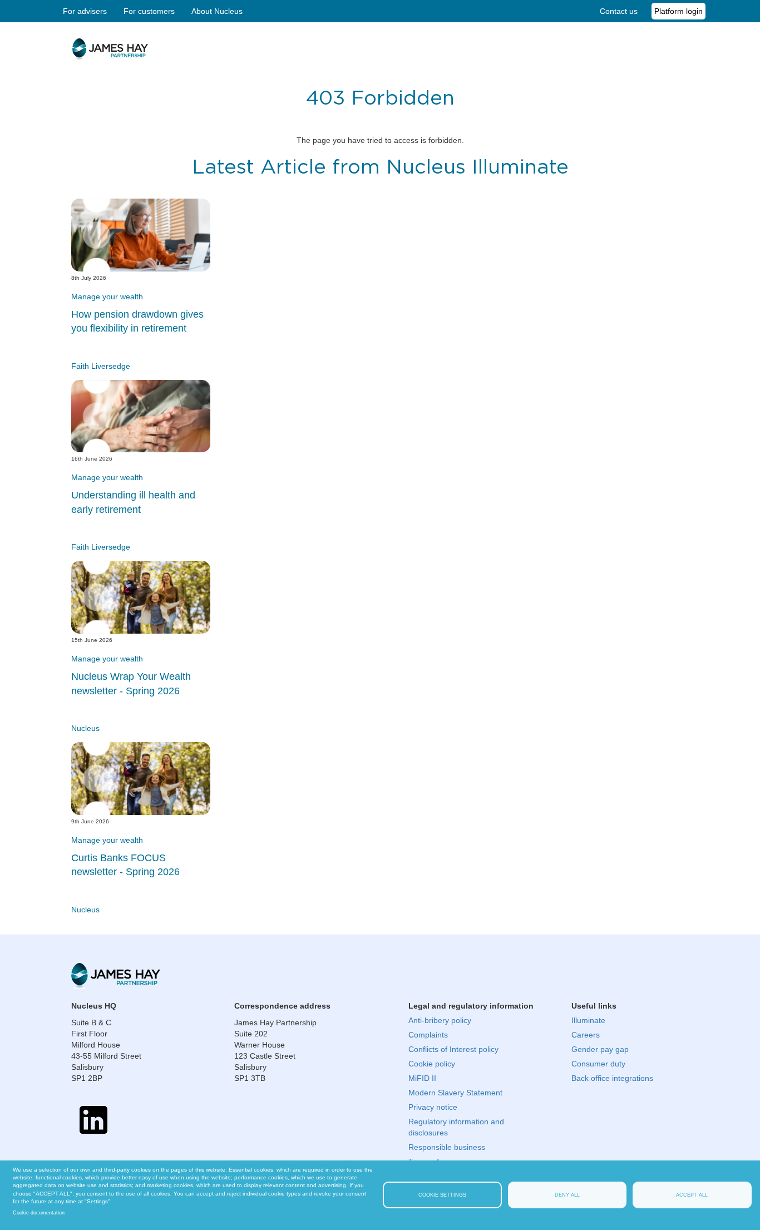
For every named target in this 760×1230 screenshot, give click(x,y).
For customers (149, 11)
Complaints (428, 1034)
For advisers (85, 11)
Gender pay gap (600, 1049)
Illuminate (588, 1020)
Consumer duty (598, 1063)
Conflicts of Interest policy (453, 1049)
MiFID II (422, 1078)
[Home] (109, 55)
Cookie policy (431, 1063)
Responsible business (446, 1147)
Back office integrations (612, 1078)
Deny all (567, 1195)
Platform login (678, 11)
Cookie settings (442, 1195)
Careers (585, 1034)
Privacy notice (432, 1107)
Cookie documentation (39, 1213)
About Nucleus (217, 11)
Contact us (619, 11)
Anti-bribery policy (439, 1020)
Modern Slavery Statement (455, 1092)
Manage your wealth (107, 296)
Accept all (692, 1195)
